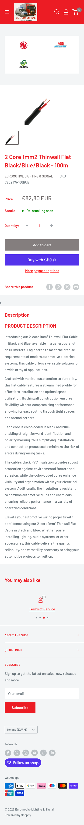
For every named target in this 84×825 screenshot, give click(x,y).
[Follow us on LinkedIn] (52, 753)
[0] (75, 12)
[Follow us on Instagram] (25, 753)
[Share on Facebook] (49, 286)
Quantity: (12, 225)
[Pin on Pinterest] (58, 286)
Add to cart (42, 245)
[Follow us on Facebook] (8, 753)
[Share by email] (76, 286)
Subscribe (20, 707)
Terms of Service (42, 609)
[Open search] (57, 11)
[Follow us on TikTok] (43, 753)
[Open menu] (7, 12)
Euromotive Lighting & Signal (29, 176)
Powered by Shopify (18, 815)
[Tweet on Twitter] (67, 286)
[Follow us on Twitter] (17, 753)
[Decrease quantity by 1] (27, 225)
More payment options (42, 271)
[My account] (66, 11)
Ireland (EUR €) (17, 729)
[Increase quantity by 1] (51, 225)
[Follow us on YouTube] (34, 753)
